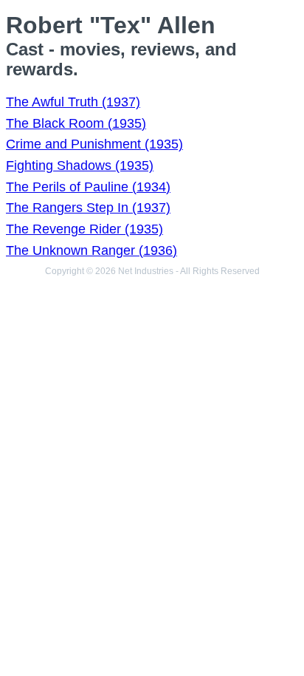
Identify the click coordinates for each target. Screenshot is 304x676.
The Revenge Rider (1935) (84, 229)
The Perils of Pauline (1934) (88, 187)
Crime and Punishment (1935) (94, 144)
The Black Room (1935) (76, 123)
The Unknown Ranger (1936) (91, 250)
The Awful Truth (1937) (73, 102)
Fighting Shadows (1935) (79, 165)
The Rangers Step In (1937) (88, 207)
